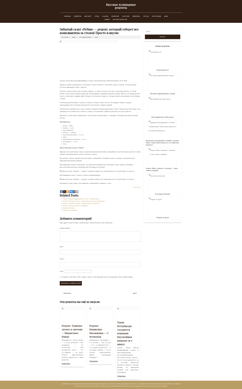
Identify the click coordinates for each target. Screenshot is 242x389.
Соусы (146, 16)
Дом (166, 16)
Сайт (61, 271)
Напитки (115, 16)
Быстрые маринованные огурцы (162, 94)
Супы (97, 16)
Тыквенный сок (162, 70)
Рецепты (77, 16)
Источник (137, 187)
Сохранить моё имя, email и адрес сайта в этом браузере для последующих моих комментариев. (97, 277)
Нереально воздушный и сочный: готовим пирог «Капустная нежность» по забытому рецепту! (162, 143)
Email (62, 259)
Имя (62, 246)
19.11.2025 (65, 37)
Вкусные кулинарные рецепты (121, 6)
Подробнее (66, 363)
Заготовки (156, 16)
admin (74, 37)
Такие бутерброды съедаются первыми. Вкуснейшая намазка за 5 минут (124, 333)
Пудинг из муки (162, 217)
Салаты (105, 16)
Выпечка (136, 16)
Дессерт (87, 16)
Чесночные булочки (162, 194)
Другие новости (120, 19)
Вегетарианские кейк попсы (163, 117)
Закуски (126, 16)
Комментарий (65, 228)
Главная (67, 16)
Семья (107, 19)
